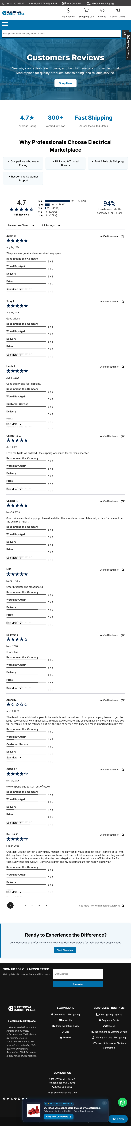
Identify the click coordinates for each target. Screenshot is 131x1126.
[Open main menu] (6, 24)
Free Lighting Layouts (110, 1014)
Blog (66, 1031)
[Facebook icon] (4, 1098)
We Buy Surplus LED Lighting (110, 1037)
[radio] (65, 201)
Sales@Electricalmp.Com (63, 1092)
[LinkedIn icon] (19, 1098)
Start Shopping (65, 950)
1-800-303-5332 (15, 3)
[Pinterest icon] (15, 1098)
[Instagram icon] (12, 1098)
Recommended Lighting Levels (110, 1031)
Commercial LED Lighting (66, 1014)
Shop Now (65, 83)
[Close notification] (104, 1103)
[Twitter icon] (8, 1098)
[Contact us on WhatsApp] (122, 1102)
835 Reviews (21, 214)
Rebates (110, 1026)
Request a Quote (110, 1020)
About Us (67, 1020)
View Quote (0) (128, 46)
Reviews (66, 1037)
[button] (68, 13)
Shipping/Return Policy (67, 1026)
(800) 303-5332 (63, 1086)
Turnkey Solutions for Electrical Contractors (110, 1045)
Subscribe (78, 984)
